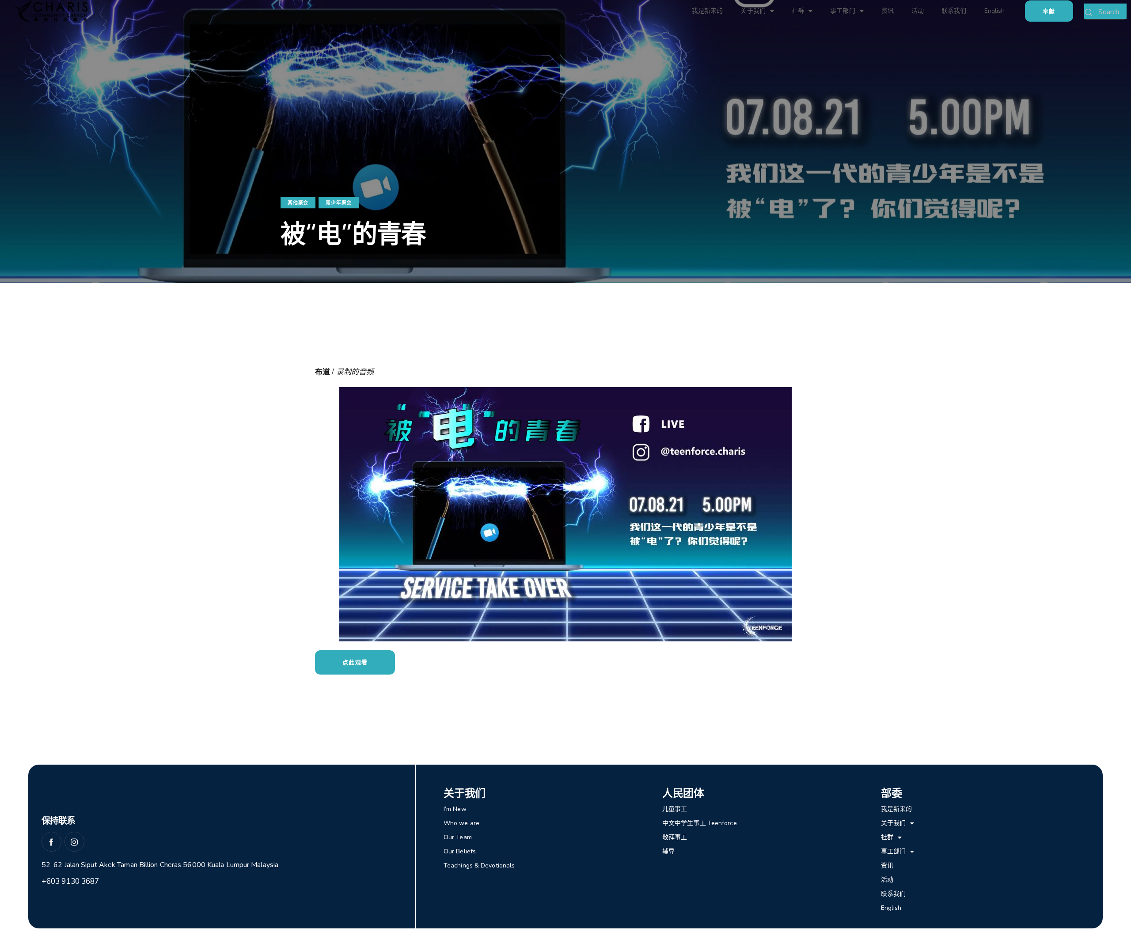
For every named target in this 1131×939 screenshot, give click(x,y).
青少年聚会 (339, 203)
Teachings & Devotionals (479, 865)
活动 (917, 11)
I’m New (455, 809)
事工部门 (842, 11)
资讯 (887, 11)
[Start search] (1089, 13)
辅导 (668, 851)
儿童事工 (674, 809)
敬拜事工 (674, 837)
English (994, 11)
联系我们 (953, 11)
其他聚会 (298, 203)
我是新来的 (707, 11)
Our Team (458, 837)
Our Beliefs (460, 851)
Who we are (461, 823)
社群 (798, 11)
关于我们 (752, 11)
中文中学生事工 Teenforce (699, 823)
